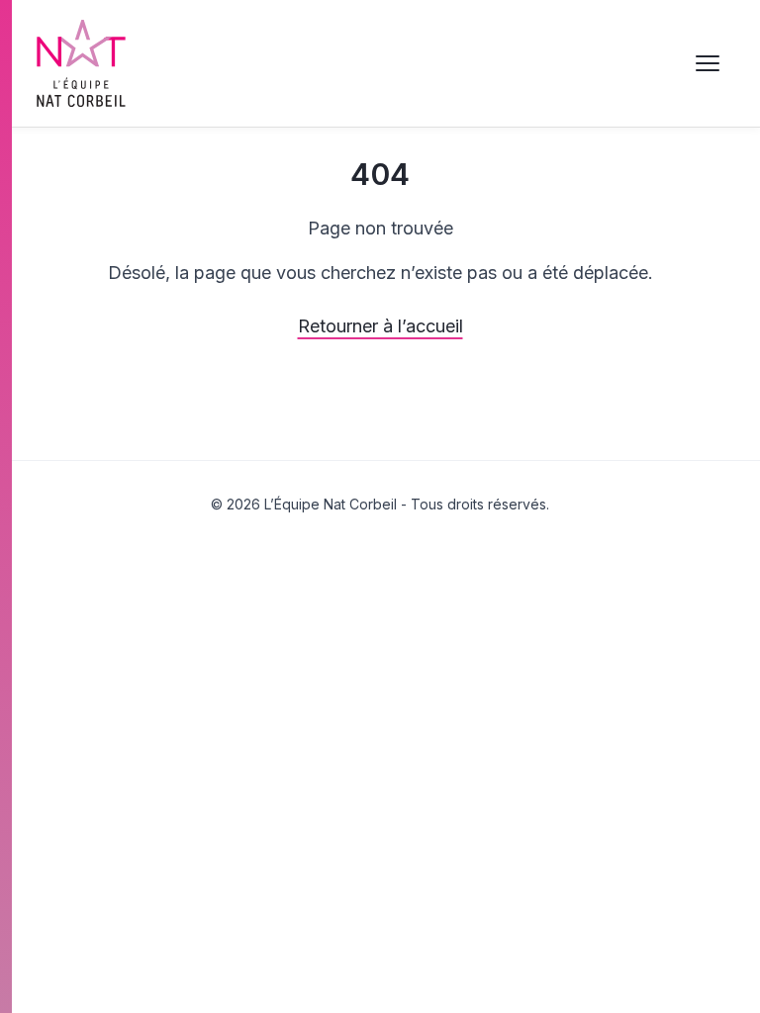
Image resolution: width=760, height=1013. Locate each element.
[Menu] (707, 63)
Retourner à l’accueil (380, 326)
